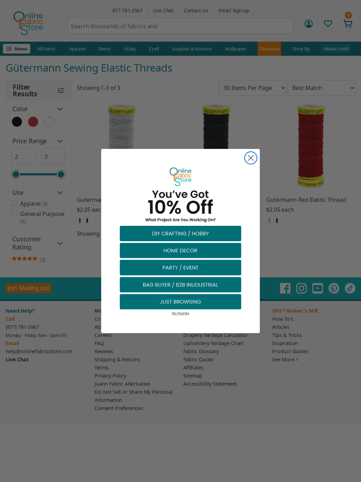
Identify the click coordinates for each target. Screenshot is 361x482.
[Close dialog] (251, 158)
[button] (180, 233)
